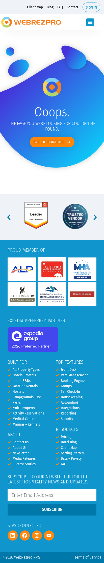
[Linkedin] (13, 535)
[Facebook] (25, 535)
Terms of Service (88, 557)
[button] (90, 22)
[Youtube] (49, 535)
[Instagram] (37, 535)
